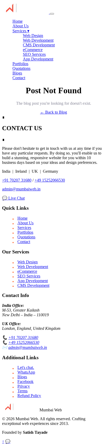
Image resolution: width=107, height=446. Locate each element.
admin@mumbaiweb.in (21, 189)
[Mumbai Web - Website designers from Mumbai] (26, 12)
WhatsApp (26, 372)
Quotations (21, 68)
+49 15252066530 (50, 180)
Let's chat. (25, 367)
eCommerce (33, 49)
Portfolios (20, 63)
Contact (18, 78)
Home (17, 21)
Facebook (25, 381)
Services (20, 31)
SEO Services (34, 54)
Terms (22, 391)
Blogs (17, 73)
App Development (38, 59)
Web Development (38, 40)
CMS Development (39, 45)
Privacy (23, 386)
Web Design (33, 35)
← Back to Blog (53, 112)
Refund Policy (29, 395)
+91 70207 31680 (16, 180)
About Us (20, 26)
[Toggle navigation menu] (52, 14)
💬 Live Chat (13, 198)
